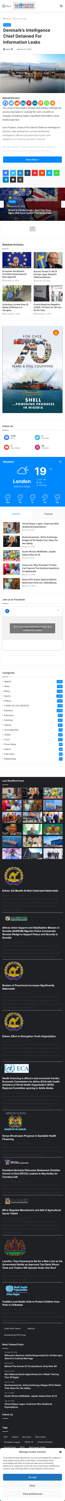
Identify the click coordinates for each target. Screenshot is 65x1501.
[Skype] (49, 173)
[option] (32, 204)
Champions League (12, 1442)
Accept (33, 1477)
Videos (7, 749)
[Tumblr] (27, 173)
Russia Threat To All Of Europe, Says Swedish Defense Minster (45, 274)
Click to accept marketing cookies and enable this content (32, 628)
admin (8, 49)
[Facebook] (5, 103)
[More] (52, 103)
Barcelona (27, 1437)
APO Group (21, 1335)
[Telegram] (6, 180)
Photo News (10, 744)
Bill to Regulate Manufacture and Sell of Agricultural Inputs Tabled (31, 1211)
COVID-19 (28, 1442)
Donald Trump (10, 1447)
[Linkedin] (23, 103)
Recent (16, 513)
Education (9, 715)
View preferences (32, 1493)
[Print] (20, 180)
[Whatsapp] (46, 103)
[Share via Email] (13, 180)
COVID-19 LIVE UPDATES (16, 705)
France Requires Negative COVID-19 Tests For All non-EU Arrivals (48, 307)
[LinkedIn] (20, 173)
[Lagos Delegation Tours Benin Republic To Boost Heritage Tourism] (53, 817)
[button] (60, 1451)
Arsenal (15, 1437)
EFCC (22, 1447)
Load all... (31, 1328)
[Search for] (61, 7)
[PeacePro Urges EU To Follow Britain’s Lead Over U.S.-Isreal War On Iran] (32, 853)
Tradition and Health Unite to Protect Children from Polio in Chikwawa (31, 1303)
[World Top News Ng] (24, 6)
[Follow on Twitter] (12, 49)
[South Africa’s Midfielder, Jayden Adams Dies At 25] (11, 555)
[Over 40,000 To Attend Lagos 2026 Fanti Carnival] (12, 817)
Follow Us (7, 1414)
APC (6, 1437)
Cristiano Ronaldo (44, 1442)
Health (7, 734)
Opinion (7, 725)
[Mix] (40, 103)
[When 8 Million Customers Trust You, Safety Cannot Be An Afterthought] (53, 805)
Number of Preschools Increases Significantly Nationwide (28, 987)
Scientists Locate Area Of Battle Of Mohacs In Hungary (15, 307)
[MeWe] (34, 103)
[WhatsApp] (57, 173)
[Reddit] (17, 103)
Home (8, 18)
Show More (32, 159)
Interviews (9, 754)
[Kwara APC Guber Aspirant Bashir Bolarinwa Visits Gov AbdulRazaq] (11, 583)
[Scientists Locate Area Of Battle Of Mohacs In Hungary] (16, 293)
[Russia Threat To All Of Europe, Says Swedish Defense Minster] (48, 260)
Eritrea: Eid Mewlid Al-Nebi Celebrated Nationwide (30, 890)
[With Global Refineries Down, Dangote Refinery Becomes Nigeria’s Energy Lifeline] (53, 841)
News (15, 18)
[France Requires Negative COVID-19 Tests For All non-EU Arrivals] (48, 293)
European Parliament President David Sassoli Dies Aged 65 (14, 274)
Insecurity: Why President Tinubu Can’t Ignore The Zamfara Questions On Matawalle (40, 568)
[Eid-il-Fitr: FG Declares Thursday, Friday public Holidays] (32, 829)
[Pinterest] (29, 103)
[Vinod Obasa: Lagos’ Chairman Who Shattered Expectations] (11, 527)
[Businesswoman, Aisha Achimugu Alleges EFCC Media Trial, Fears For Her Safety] (11, 541)
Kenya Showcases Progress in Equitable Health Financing (29, 1137)
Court (7, 739)
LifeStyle (8, 720)
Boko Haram (40, 1437)
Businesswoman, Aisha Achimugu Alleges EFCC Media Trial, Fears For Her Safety (40, 540)
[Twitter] (11, 103)
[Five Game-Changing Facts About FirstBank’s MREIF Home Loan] (53, 853)
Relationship (10, 759)
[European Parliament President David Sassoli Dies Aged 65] (16, 260)
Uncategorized (11, 730)
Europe (23, 18)
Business (8, 710)
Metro (7, 691)
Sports (7, 696)
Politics (7, 701)
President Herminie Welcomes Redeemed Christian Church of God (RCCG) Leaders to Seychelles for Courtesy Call (31, 1173)
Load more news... (13, 1328)
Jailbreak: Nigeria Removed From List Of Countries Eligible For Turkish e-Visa (31, 211)
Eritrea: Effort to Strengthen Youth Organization (29, 1036)
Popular (48, 513)
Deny (32, 1485)
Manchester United (37, 1447)
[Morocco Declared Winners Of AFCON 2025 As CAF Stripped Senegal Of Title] (53, 829)
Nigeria (7, 681)
